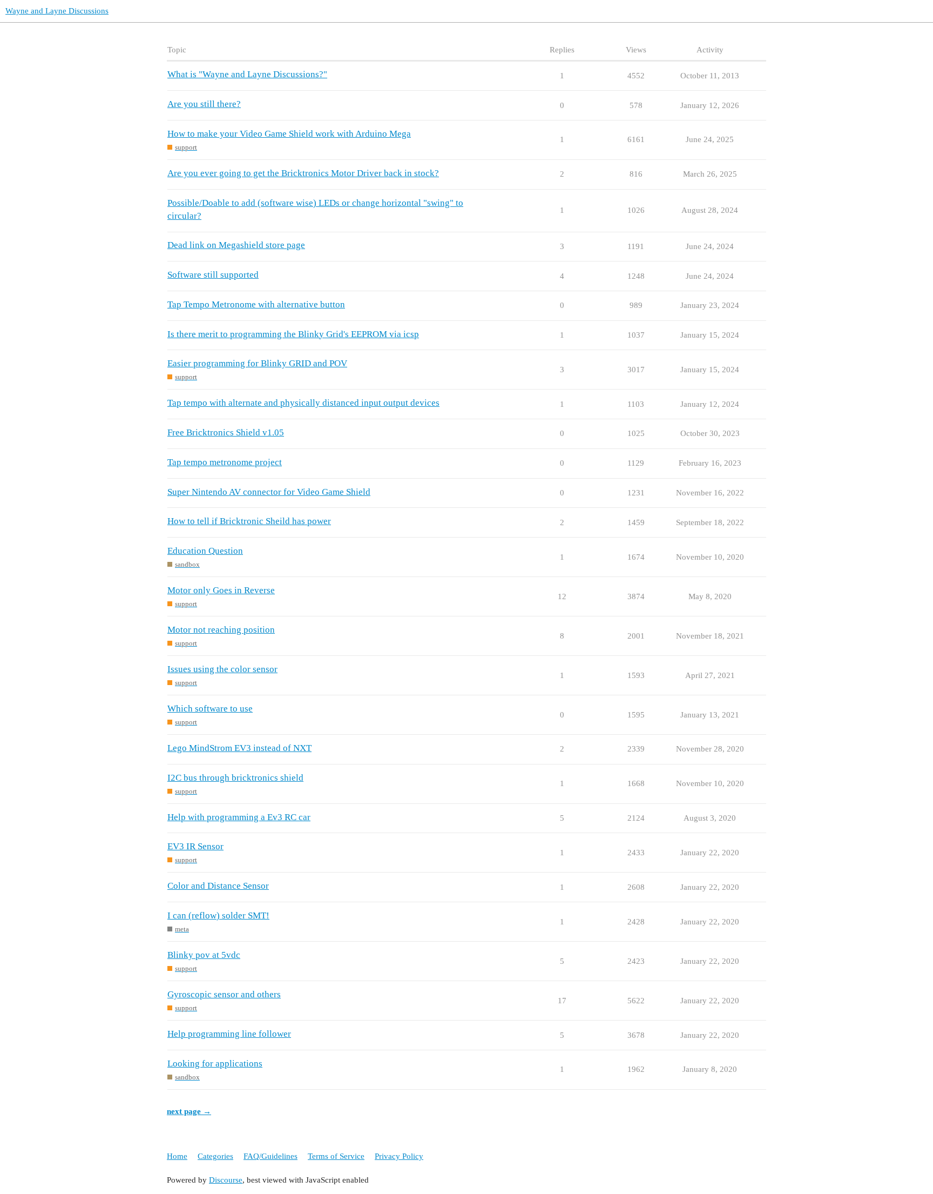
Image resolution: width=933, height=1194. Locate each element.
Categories (215, 1156)
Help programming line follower (229, 1034)
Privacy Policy (399, 1156)
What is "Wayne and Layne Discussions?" (247, 74)
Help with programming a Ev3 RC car (238, 817)
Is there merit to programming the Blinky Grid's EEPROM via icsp (293, 334)
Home (177, 1156)
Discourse (225, 1180)
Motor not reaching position (221, 630)
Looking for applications (214, 1063)
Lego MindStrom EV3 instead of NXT (239, 748)
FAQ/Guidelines (271, 1156)
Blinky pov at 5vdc (203, 955)
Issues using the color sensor (222, 669)
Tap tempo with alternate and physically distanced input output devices (303, 403)
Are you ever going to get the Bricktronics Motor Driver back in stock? (303, 173)
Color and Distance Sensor (218, 886)
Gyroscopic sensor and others (224, 994)
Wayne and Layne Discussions (57, 10)
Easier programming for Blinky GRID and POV (257, 363)
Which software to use (210, 708)
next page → (189, 1111)
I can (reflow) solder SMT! (218, 915)
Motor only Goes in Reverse (221, 590)
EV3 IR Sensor (195, 846)
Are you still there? (204, 104)
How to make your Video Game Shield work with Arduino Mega (289, 134)
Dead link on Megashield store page (236, 245)
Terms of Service (336, 1156)
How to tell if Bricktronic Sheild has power (249, 521)
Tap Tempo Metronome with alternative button (256, 304)
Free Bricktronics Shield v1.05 (225, 432)
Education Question (205, 551)
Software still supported (213, 275)
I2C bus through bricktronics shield (235, 778)
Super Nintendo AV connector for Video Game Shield (268, 492)
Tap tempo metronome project (224, 462)
